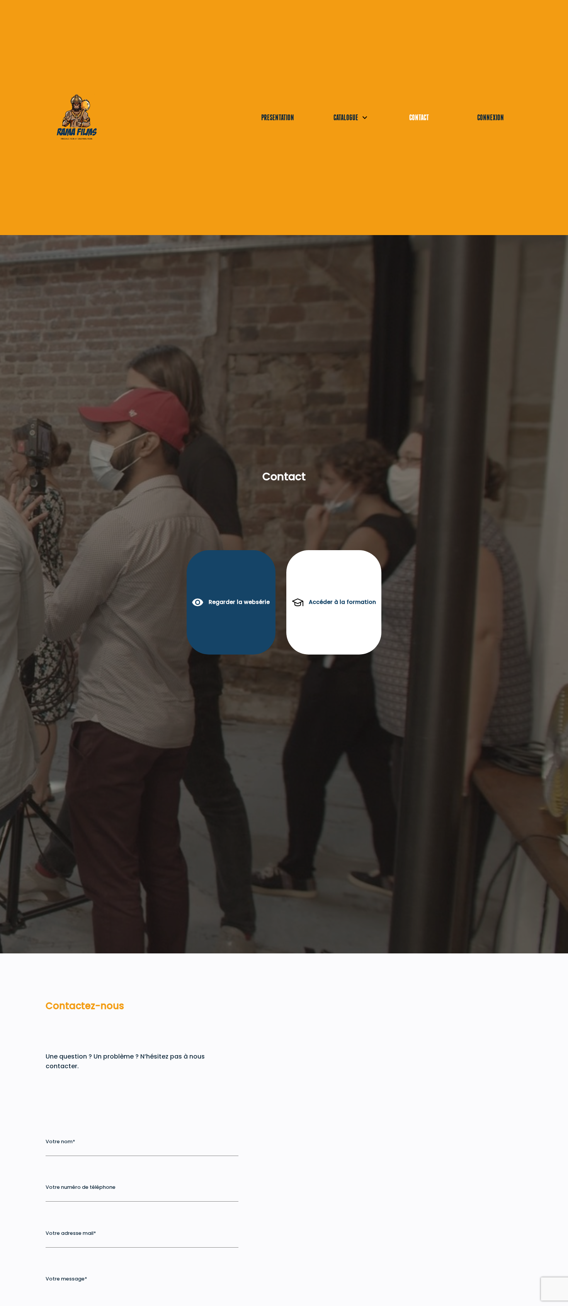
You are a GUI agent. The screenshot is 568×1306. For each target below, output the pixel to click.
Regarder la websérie (239, 602)
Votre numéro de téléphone (81, 1187)
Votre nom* (60, 1141)
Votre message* (66, 1278)
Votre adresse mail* (71, 1233)
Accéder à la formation (342, 602)
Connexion (490, 117)
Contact (419, 117)
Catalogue (335, 117)
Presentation (275, 117)
